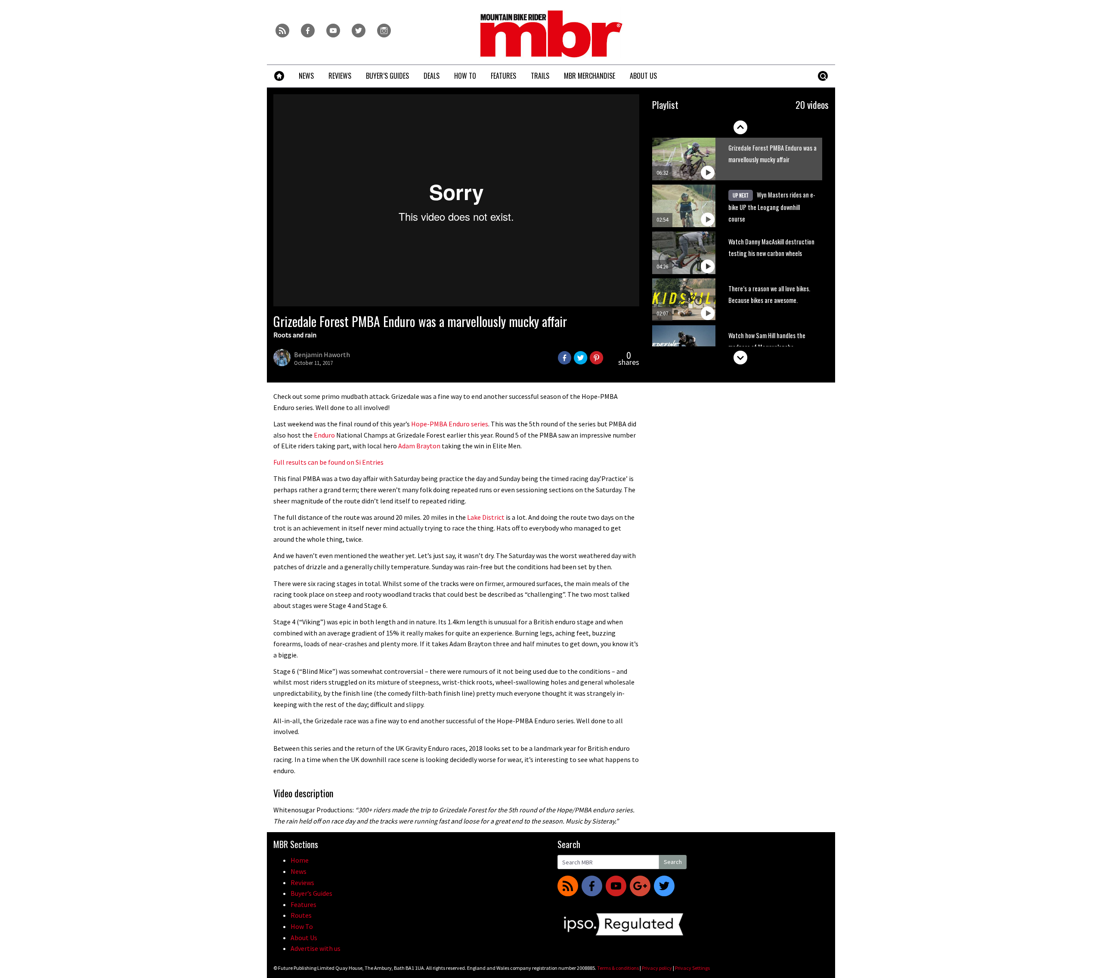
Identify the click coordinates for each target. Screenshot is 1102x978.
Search (673, 862)
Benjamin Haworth (322, 354)
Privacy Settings (692, 968)
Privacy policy (657, 968)
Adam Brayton (419, 445)
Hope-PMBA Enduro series (449, 424)
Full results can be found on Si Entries (328, 462)
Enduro (324, 435)
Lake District (486, 517)
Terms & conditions (618, 968)
